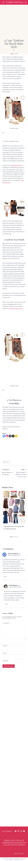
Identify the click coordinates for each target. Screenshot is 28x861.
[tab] (10, 536)
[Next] (23, 513)
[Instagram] (7, 436)
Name (5, 645)
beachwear (6, 462)
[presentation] (14, 507)
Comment (6, 623)
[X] (10, 436)
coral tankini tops (15, 165)
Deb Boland (13, 585)
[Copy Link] (16, 436)
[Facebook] (4, 436)
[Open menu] (3, 2)
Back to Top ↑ (19, 853)
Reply (5, 576)
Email (5, 653)
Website (5, 661)
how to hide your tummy (15, 308)
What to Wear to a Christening (7, 472)
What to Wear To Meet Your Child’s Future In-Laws (21, 473)
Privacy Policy (23, 858)
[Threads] (13, 436)
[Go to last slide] (4, 513)
